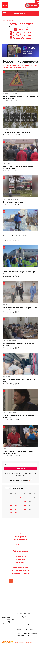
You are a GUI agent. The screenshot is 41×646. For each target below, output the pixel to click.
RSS (29, 480)
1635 (18, 312)
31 (20, 513)
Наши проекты (20, 537)
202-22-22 (22, 29)
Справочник (20, 562)
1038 (18, 101)
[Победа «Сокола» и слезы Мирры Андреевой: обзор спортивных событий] (20, 436)
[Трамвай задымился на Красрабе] (20, 186)
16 (16, 505)
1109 (18, 348)
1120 (18, 384)
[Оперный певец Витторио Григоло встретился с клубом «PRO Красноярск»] (20, 400)
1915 (18, 170)
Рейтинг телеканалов (20, 551)
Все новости (7, 65)
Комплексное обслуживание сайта (23, 642)
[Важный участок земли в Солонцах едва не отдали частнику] (20, 150)
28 (6, 513)
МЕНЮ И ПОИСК (20, 13)
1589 (18, 276)
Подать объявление (23, 38)
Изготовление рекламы (20, 570)
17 (20, 505)
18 (25, 505)
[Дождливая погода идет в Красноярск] (20, 117)
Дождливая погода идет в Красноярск (16, 132)
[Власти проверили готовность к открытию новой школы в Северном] (20, 292)
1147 (18, 420)
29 (11, 513)
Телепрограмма (20, 556)
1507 (18, 134)
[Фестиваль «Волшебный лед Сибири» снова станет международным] (20, 220)
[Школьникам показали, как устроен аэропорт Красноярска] (20, 256)
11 (25, 501)
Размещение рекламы (20, 567)
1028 (18, 240)
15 (11, 505)
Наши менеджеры (20, 540)
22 (11, 509)
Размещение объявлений (20, 574)
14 (6, 505)
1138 (18, 204)
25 (25, 509)
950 (18, 456)
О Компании (20, 545)
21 (6, 509)
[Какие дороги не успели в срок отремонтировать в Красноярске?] (20, 81)
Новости (20, 533)
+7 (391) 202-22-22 (23, 32)
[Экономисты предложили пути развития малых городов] (20, 328)
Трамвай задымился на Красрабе (14, 202)
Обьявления (20, 559)
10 (20, 501)
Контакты (20, 548)
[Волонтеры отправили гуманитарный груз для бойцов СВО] (20, 364)
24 (20, 509)
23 (16, 509)
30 (16, 513)
